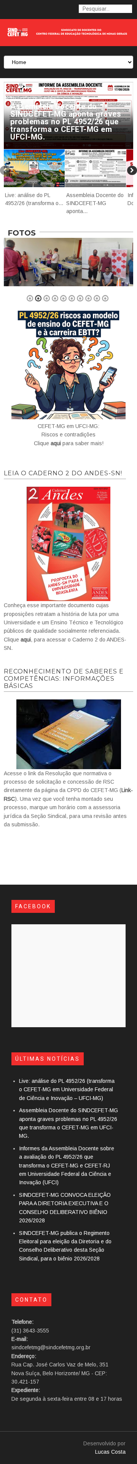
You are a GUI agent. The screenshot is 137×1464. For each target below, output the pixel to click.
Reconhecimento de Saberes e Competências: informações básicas (64, 679)
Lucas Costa (110, 1452)
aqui (56, 443)
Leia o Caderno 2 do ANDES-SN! (63, 473)
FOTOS (22, 232)
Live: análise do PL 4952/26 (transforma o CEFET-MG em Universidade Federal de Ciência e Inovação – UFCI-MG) (67, 1089)
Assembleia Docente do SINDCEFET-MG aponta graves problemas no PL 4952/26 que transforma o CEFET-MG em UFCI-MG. (65, 121)
